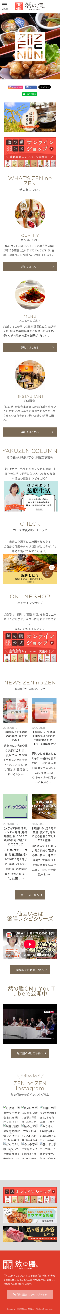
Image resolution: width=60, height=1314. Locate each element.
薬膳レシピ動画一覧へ (30, 970)
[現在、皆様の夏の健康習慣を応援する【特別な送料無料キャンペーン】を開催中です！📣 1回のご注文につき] (11, 1132)
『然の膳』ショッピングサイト (31, 1294)
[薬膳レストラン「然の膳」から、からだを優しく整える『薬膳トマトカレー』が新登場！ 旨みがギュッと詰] (48, 1114)
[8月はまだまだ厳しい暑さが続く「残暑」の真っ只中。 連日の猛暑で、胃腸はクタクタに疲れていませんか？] (30, 1114)
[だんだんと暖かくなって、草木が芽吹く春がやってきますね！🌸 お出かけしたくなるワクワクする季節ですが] (11, 1150)
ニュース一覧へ (30, 895)
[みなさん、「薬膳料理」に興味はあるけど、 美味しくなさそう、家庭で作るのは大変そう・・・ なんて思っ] (48, 1132)
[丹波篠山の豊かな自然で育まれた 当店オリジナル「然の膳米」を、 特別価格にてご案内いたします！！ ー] (11, 1114)
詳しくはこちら (30, 267)
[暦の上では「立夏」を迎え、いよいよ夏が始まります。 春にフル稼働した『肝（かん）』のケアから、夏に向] (30, 1132)
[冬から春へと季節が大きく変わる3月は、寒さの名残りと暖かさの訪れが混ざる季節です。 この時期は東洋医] (30, 1150)
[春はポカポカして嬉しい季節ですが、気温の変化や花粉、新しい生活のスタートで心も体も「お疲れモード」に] (48, 1150)
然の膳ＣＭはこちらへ (30, 1053)
